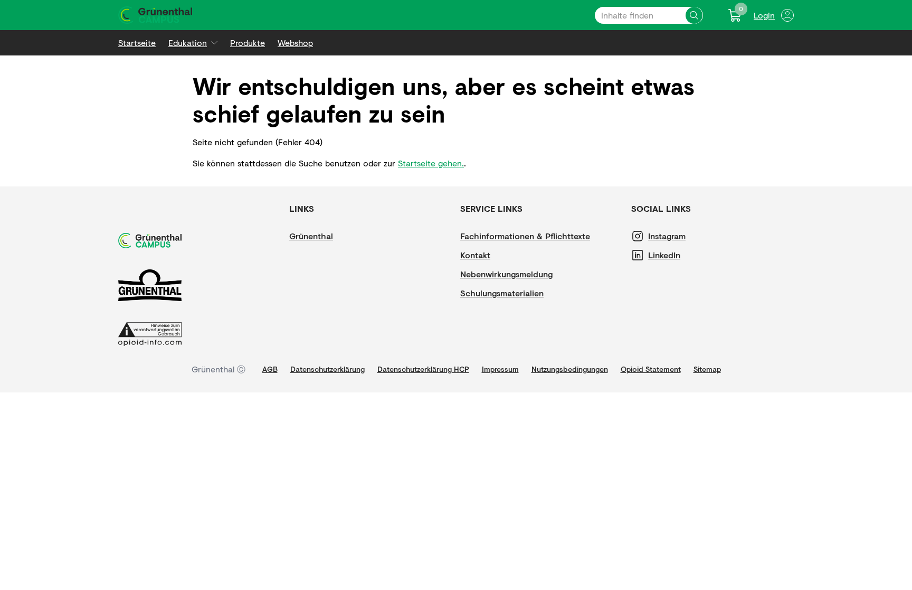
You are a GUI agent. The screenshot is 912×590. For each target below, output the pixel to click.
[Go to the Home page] (155, 15)
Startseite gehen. (431, 163)
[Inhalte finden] (694, 15)
